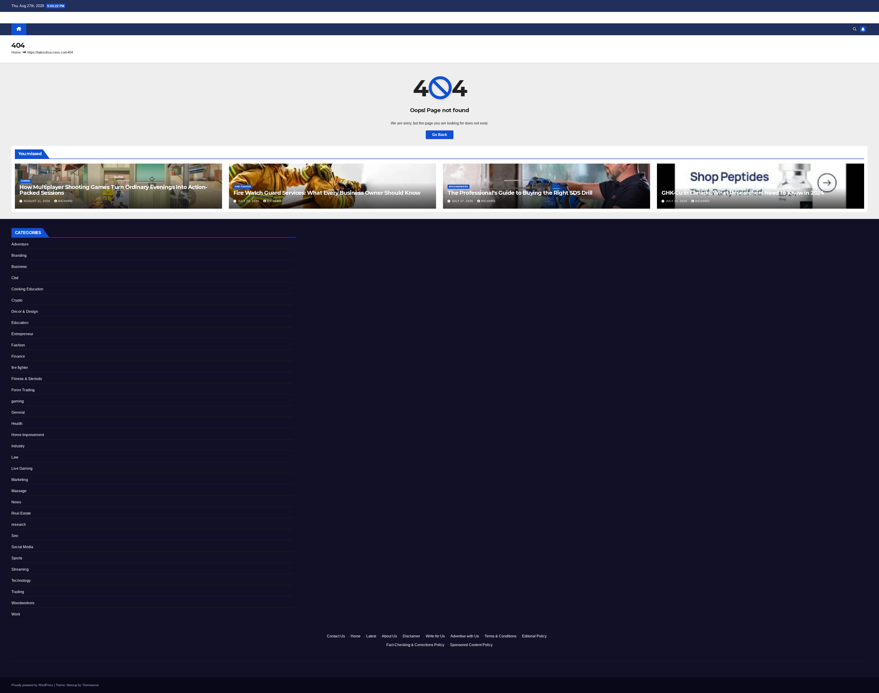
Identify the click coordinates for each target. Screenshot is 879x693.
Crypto (16, 300)
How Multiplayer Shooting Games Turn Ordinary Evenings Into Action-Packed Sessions (113, 190)
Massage (19, 491)
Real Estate (21, 513)
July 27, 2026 (463, 201)
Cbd (15, 278)
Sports (16, 558)
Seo (14, 536)
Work (15, 614)
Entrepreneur (22, 334)
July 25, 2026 (677, 201)
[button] (855, 29)
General (18, 412)
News (16, 502)
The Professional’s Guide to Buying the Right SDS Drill (520, 192)
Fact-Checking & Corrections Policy (415, 645)
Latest (371, 636)
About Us (389, 636)
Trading (17, 592)
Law (15, 457)
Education (19, 323)
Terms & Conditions (500, 636)
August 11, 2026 (37, 201)
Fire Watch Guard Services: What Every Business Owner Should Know (326, 192)
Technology (21, 580)
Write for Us (435, 636)
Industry (18, 446)
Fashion (18, 345)
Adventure (20, 244)
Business (19, 267)
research (18, 524)
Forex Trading (23, 390)
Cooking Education (27, 289)
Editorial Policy (534, 636)
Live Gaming (22, 468)
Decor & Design (24, 311)
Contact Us (336, 636)
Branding (19, 255)
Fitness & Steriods (26, 379)
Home (16, 52)
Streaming (20, 569)
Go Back (439, 135)
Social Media (22, 547)
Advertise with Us (464, 636)
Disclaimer (411, 636)
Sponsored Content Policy (471, 645)
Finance (18, 356)
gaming (25, 181)
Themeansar (90, 685)
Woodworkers (458, 186)
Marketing (19, 480)
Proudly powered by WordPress (32, 685)
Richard (65, 201)
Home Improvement (27, 435)
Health (16, 424)
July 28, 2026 (249, 201)
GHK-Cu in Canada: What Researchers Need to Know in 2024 (743, 192)
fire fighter (243, 186)
